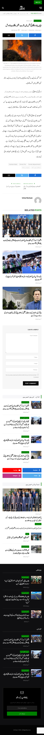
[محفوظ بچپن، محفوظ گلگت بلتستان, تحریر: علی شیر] (36, 536)
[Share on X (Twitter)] (22, 35)
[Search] (3, 8)
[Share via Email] (9, 35)
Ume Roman (27, 198)
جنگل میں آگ (36, 167)
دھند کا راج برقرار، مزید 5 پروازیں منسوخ (13, 186)
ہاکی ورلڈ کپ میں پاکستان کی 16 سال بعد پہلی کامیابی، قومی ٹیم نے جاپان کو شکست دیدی (16, 442)
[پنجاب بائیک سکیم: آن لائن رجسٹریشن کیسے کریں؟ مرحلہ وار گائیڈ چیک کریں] (36, 580)
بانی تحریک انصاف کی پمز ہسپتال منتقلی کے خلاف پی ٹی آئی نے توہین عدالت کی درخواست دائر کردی (16, 457)
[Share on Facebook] (35, 35)
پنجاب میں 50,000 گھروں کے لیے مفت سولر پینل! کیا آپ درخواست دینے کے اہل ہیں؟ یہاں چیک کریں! (16, 599)
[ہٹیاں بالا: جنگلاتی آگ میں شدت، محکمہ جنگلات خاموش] (22, 50)
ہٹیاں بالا (26, 167)
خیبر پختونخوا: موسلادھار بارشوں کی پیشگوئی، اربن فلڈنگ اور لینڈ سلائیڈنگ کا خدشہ (17, 552)
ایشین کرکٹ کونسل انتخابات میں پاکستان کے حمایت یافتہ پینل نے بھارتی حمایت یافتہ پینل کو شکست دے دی (16, 407)
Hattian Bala (13, 164)
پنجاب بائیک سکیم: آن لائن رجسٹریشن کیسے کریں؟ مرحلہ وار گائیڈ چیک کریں (17, 582)
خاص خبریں (37, 20)
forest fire (23, 164)
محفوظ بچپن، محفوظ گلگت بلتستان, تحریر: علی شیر (18, 537)
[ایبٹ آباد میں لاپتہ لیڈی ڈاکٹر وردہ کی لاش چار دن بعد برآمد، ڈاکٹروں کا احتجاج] (36, 614)
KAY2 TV (38, 2)
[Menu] (40, 8)
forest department (34, 164)
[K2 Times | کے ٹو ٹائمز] (22, 8)
